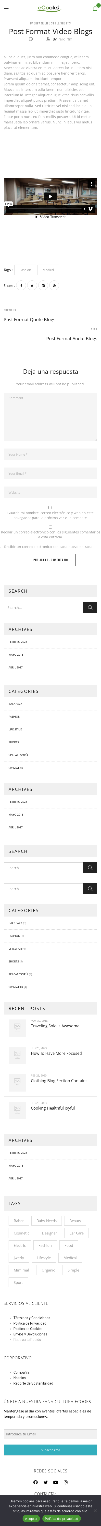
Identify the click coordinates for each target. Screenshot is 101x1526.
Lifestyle (44, 1257)
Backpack (37, 23)
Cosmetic (21, 1233)
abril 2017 (16, 667)
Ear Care (77, 1233)
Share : (9, 285)
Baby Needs (47, 1220)
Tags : (8, 269)
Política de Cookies (27, 1329)
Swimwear (16, 768)
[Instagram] (65, 1482)
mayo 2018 (16, 654)
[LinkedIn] (43, 285)
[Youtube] (55, 1482)
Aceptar (31, 1519)
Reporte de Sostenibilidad (33, 1383)
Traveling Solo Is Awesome (55, 1026)
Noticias (19, 1378)
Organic (48, 1270)
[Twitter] (32, 285)
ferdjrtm (65, 39)
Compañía (21, 1372)
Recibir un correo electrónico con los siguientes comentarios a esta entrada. (50, 534)
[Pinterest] (54, 285)
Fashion (14, 716)
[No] (94, 1510)
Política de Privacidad (29, 1323)
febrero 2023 (18, 642)
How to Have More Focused (56, 1053)
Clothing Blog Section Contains (59, 1080)
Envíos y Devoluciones (30, 1334)
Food (68, 1245)
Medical (70, 1257)
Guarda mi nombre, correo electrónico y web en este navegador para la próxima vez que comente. (50, 515)
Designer (49, 1233)
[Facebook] (21, 285)
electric (20, 1245)
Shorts (65, 23)
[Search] (90, 607)
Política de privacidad (61, 1519)
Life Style (52, 23)
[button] (95, 8)
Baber (19, 1220)
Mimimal (21, 1270)
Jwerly (19, 1257)
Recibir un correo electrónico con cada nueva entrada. (48, 546)
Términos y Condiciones (31, 1318)
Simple (73, 1270)
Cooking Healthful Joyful (53, 1108)
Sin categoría (18, 755)
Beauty (75, 1220)
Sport (18, 1282)
